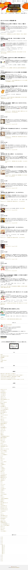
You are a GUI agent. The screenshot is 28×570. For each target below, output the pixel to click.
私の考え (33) (2, 419)
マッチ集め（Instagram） (4, 360)
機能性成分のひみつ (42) (4, 477)
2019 (2, 556)
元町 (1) (2, 481)
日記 (7, 105)
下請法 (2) (2, 416)
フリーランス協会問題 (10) (4, 454)
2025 (2, 538)
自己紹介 (2, 354)
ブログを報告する (17, 567)
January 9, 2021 (4, 263)
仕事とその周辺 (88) (3, 410)
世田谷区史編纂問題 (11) (4, 427)
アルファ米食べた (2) (3, 488)
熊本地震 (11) (2, 501)
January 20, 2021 (4, 205)
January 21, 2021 (4, 180)
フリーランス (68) (3, 426)
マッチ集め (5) (2, 467)
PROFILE (2, 13)
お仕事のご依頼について (24, 13)
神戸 (9, 155)
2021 (2, 544)
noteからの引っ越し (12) (4, 505)
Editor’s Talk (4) (3, 528)
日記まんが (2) (2, 529)
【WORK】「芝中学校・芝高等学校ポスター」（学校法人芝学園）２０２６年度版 (10, 376)
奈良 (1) (2, 457)
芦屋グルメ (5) (2, 471)
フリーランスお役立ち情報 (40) (4, 409)
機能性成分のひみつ (12, 88)
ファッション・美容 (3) (3, 461)
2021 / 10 (3, 546)
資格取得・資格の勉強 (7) (4, 437)
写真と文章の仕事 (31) (3, 392)
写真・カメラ (19, 74)
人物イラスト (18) (3, 396)
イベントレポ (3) (3, 519)
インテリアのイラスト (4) (4, 474)
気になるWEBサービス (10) (4, 508)
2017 (2, 559)
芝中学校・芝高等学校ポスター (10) (5, 399)
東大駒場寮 (12, 74)
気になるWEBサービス (6, 25)
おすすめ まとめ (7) (3, 430)
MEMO (2, 25)
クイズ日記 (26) (3, 470)
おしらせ (8, 277)
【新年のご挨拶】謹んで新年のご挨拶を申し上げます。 (10, 308)
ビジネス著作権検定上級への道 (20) (5, 436)
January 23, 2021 (4, 142)
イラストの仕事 (7, 88)
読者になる (25, 2)
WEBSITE (6, 13)
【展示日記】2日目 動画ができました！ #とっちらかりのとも (12, 192)
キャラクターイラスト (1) (4, 444)
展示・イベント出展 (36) (4, 402)
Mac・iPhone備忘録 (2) (4, 450)
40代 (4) (2, 460)
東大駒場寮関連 (2, 357)
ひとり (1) (2, 491)
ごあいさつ (4, 310)
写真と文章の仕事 (7, 74)
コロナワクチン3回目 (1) (4, 494)
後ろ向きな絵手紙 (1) (3, 518)
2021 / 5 (3, 550)
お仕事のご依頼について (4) (4, 515)
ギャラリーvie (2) (3, 484)
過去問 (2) (2, 495)
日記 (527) (2, 443)
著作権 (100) (2, 413)
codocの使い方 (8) (3, 511)
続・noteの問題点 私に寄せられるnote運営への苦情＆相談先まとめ (13, 57)
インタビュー (15, 74)
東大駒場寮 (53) (3, 403)
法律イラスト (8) (3, 440)
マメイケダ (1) (2, 485)
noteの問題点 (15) (3, 464)
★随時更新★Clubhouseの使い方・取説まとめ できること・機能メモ (13, 23)
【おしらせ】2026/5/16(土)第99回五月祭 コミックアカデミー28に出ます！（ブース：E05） (12, 379)
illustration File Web (11, 13)
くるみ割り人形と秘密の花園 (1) (4, 498)
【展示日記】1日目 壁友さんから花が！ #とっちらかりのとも (12, 227)
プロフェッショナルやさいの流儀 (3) (5, 525)
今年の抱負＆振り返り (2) (4, 522)
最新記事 (14, 371)
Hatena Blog (13, 567)
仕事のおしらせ (17, 13)
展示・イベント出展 (3, 105)
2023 (2, 541)
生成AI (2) (2, 433)
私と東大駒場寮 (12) (3, 406)
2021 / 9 (3, 547)
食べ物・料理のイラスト (19, 88)
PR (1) (1, 512)
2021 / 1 (3, 553)
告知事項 (2, 361)
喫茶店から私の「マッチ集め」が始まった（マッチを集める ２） (8, 373)
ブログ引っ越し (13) (3, 478)
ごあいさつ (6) (2, 420)
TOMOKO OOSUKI (14, 6)
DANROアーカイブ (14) (4, 389)
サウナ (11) (2, 447)
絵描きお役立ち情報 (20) (4, 423)
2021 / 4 (3, 551)
